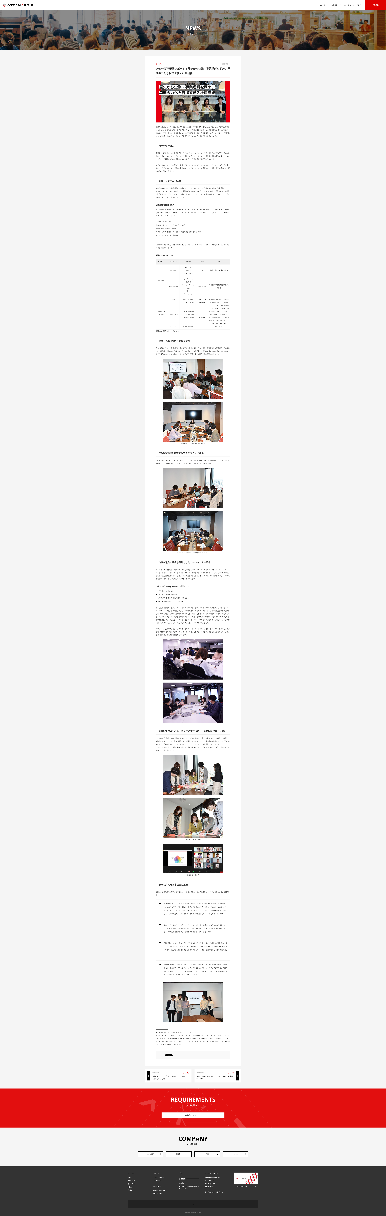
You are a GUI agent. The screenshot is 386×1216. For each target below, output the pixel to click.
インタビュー (157, 1180)
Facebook (211, 1192)
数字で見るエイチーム (159, 1190)
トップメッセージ (158, 1177)
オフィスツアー (158, 1193)
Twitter (221, 1192)
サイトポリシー (209, 1180)
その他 (130, 1190)
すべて (130, 1177)
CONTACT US (209, 1187)
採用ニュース (132, 1180)
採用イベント (132, 1184)
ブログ (359, 5)
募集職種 (376, 5)
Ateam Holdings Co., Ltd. (213, 1177)
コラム (130, 1187)
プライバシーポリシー (211, 1184)
